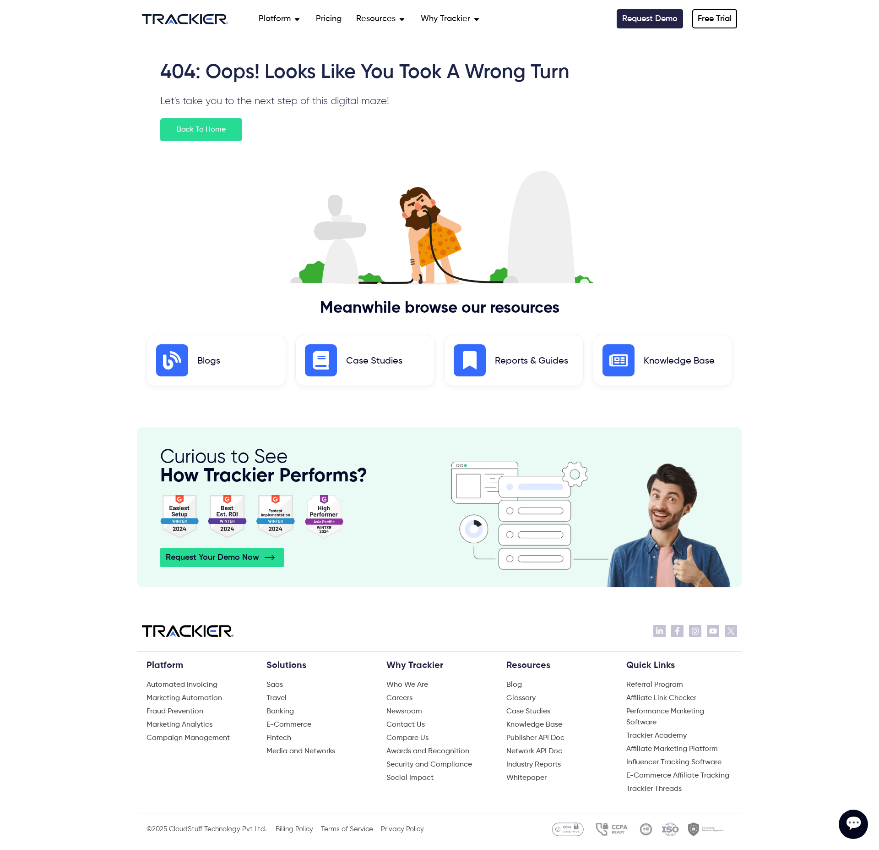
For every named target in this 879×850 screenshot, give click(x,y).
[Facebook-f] (677, 631)
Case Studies (374, 361)
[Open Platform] (297, 19)
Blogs (208, 361)
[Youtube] (713, 631)
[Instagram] (695, 631)
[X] (731, 631)
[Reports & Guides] (470, 360)
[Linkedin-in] (659, 631)
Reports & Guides (531, 361)
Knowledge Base (679, 361)
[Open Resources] (402, 19)
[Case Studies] (321, 360)
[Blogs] (172, 360)
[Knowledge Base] (618, 360)
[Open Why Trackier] (476, 19)
